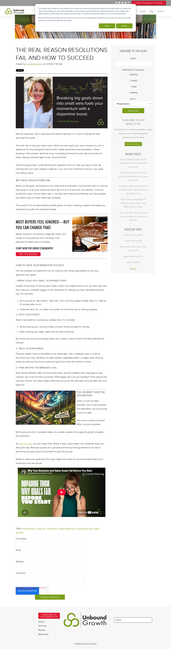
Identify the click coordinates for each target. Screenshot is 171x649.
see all (133, 268)
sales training (133, 240)
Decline (124, 26)
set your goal (25, 443)
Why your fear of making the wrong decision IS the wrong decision (133, 216)
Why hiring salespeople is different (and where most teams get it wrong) (133, 203)
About (41, 621)
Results (41, 630)
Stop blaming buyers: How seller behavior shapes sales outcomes (133, 163)
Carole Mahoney (34, 64)
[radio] (133, 75)
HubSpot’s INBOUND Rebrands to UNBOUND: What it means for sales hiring (133, 190)
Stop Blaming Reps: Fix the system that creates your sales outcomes (133, 176)
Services (42, 625)
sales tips (41, 528)
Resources (43, 634)
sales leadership (67, 528)
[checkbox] (133, 84)
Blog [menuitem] (151, 11)
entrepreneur (29, 528)
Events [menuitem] (143, 11)
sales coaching (133, 235)
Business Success (84, 528)
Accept (107, 26)
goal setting (52, 528)
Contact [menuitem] (160, 11)
